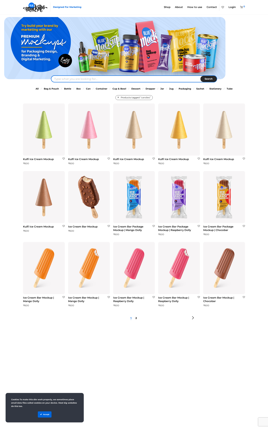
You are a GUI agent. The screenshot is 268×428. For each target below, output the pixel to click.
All (37, 88)
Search (209, 79)
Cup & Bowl (119, 88)
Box (78, 88)
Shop (167, 7)
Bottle (67, 88)
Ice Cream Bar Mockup (83, 226)
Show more (28, 163)
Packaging (185, 88)
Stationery (215, 88)
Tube (230, 88)
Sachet (200, 88)
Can (88, 88)
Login (232, 7)
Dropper (150, 88)
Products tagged (136, 97)
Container (101, 88)
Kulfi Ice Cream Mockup (38, 159)
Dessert (135, 88)
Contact (212, 7)
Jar (162, 88)
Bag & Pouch (51, 88)
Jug (171, 88)
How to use (194, 7)
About (179, 7)
